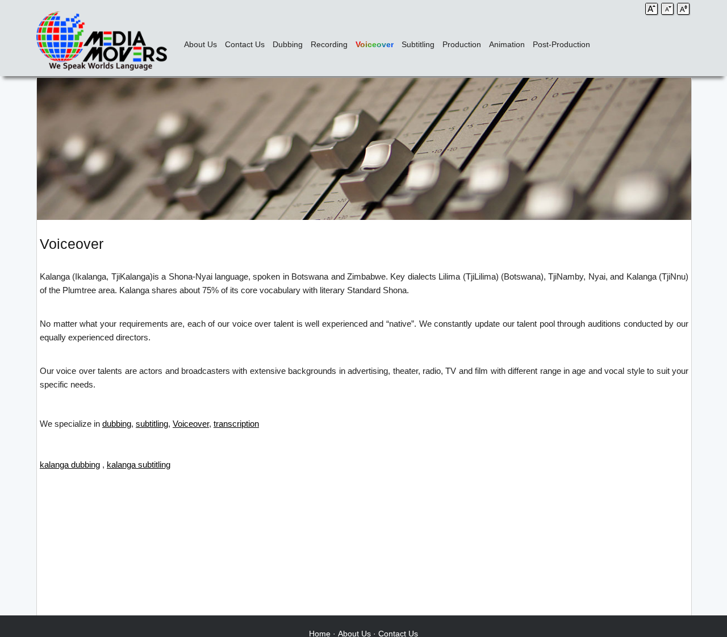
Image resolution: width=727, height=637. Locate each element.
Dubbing (288, 44)
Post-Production (561, 44)
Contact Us (245, 44)
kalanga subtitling (138, 464)
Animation (507, 44)
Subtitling (418, 44)
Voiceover (375, 44)
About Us (200, 44)
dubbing (116, 423)
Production (461, 44)
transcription (236, 423)
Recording (329, 44)
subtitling (152, 423)
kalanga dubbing (70, 464)
